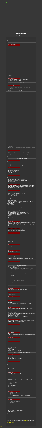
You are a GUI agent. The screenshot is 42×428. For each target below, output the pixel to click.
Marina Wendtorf (26, 420)
